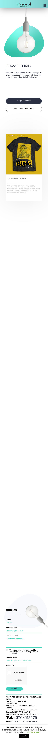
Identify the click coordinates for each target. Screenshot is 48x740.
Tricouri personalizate (18, 136)
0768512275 (26, 718)
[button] (27, 5)
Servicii (9, 136)
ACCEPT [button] (24, 736)
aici (15, 654)
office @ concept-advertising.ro (24, 722)
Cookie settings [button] (33, 732)
